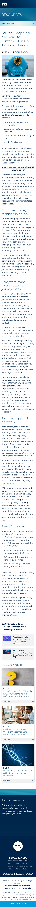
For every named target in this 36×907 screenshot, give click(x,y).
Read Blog (18, 701)
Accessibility (27, 888)
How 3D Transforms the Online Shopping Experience (22, 640)
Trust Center (9, 888)
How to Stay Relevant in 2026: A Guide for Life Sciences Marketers (17, 773)
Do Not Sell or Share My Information (17, 886)
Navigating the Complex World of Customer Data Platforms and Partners (15, 732)
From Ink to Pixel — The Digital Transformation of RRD (22, 653)
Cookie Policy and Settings (22, 881)
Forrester (6, 230)
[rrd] (4, 4)
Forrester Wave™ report (13, 499)
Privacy (17, 883)
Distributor (6, 881)
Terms (18, 888)
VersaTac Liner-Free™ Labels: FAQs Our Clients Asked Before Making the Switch (17, 694)
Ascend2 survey (17, 531)
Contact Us (17, 903)
